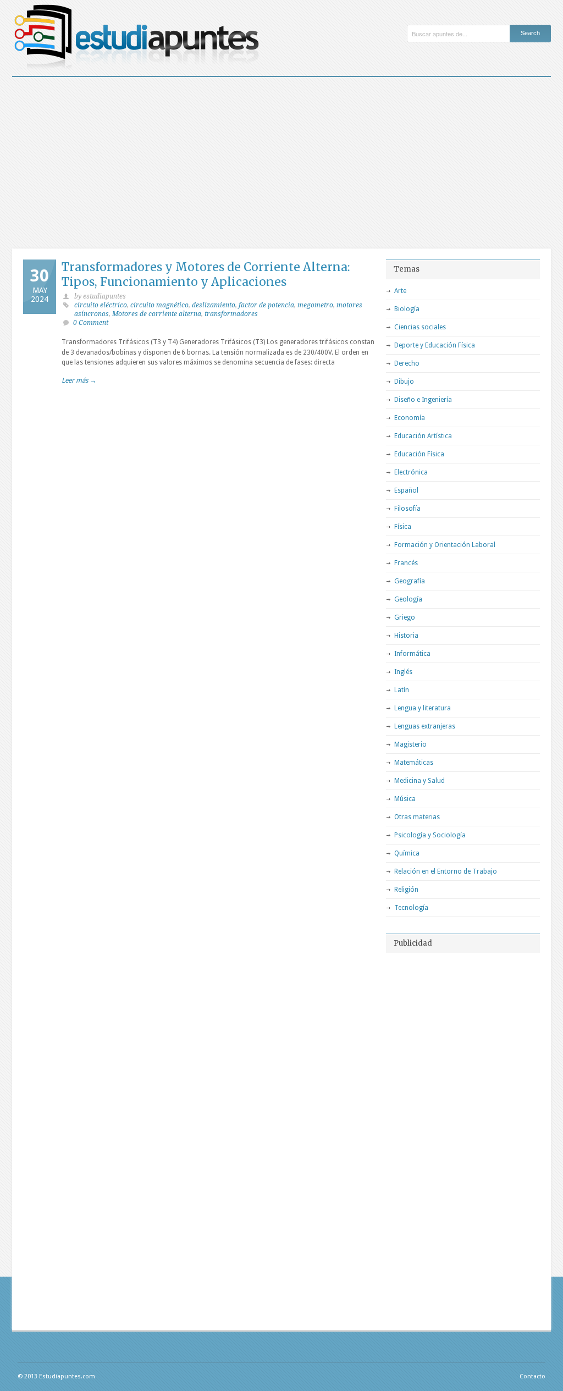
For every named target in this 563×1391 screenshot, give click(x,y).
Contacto (532, 1376)
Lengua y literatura (422, 708)
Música (405, 799)
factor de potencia (266, 305)
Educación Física (419, 454)
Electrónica (411, 472)
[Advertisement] (281, 159)
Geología (408, 599)
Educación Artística (423, 436)
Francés (406, 563)
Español (406, 490)
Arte (400, 291)
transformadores (231, 314)
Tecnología (411, 908)
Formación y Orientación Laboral (444, 545)
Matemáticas (413, 762)
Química (407, 853)
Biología (407, 309)
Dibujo (404, 381)
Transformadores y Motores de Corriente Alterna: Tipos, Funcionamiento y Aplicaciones (206, 274)
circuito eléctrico (100, 305)
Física (402, 527)
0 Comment (90, 323)
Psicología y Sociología (430, 835)
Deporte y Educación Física (434, 345)
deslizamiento (213, 305)
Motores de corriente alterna (156, 314)
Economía (409, 418)
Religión (406, 889)
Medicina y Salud (419, 781)
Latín (401, 690)
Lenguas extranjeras (424, 726)
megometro (315, 305)
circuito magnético (159, 305)
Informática (412, 654)
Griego (404, 617)
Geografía (409, 581)
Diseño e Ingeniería (423, 400)
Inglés (403, 672)
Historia (406, 635)
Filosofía (407, 508)
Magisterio (410, 744)
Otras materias (417, 817)
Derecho (407, 363)
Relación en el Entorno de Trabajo (445, 871)
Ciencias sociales (420, 327)
